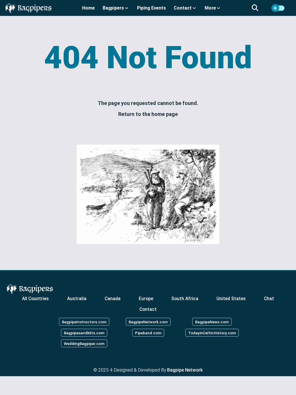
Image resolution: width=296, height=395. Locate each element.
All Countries (35, 298)
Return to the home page (148, 114)
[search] (258, 8)
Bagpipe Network (185, 370)
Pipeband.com (148, 332)
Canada (113, 298)
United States (231, 298)
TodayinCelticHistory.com (212, 332)
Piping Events (151, 8)
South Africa (184, 298)
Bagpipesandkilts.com (84, 332)
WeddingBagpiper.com (84, 343)
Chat (269, 298)
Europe (146, 298)
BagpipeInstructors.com (84, 321)
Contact (148, 309)
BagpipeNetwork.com (148, 321)
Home (88, 8)
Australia (76, 298)
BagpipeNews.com (212, 321)
